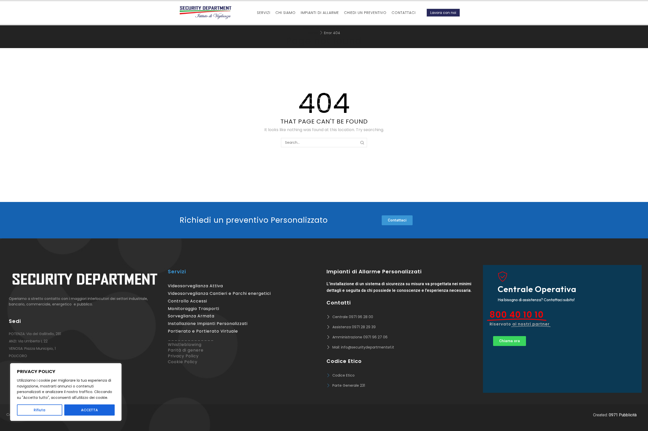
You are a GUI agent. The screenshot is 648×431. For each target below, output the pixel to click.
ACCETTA (89, 410)
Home (313, 32)
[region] (66, 392)
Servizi (263, 12)
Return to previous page (324, 27)
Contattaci (404, 12)
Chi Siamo (285, 12)
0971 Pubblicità (623, 415)
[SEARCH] (362, 142)
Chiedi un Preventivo (365, 12)
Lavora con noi (443, 12)
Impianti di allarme (320, 12)
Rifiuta (39, 410)
